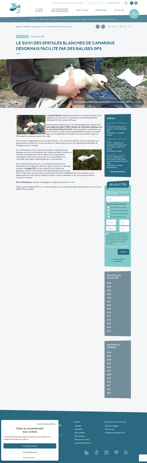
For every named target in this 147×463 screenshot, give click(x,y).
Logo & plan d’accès (83, 443)
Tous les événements (117, 172)
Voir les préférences (30, 452)
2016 (109, 320)
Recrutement (80, 436)
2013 (109, 331)
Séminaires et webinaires (119, 214)
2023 (109, 294)
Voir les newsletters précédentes (118, 260)
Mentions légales (112, 426)
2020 (109, 305)
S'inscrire (123, 252)
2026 (109, 283)
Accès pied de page (77, 3)
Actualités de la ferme (118, 217)
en (136, 3)
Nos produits (134, 14)
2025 (109, 287)
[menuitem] (126, 3)
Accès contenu (67, 3)
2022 (109, 298)
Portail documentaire (113, 3)
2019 (109, 309)
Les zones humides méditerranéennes (60, 10)
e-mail (71, 182)
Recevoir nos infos (82, 440)
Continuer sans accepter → (46, 424)
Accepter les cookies (30, 446)
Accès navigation (57, 3)
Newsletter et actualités (118, 207)
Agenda (78, 426)
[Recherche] (126, 3)
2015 (109, 323)
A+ (103, 27)
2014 (109, 327)
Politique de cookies (29, 457)
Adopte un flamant (96, 3)
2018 (109, 312)
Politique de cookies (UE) (115, 433)
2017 (109, 316)
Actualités (119, 10)
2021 (109, 301)
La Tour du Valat (39, 10)
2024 (109, 290)
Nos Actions (82, 10)
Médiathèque (101, 10)
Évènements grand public (119, 211)
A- (98, 27)
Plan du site (109, 429)
